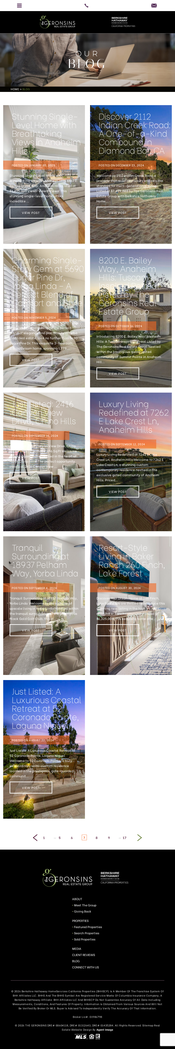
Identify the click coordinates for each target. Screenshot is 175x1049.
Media (76, 948)
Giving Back (82, 911)
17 (124, 837)
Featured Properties (88, 926)
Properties (80, 920)
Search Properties (86, 933)
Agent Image (104, 1029)
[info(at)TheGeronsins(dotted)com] (155, 5)
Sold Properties (85, 939)
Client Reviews (83, 954)
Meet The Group (85, 905)
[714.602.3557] (87, 5)
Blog (76, 961)
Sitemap (147, 1025)
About (77, 899)
